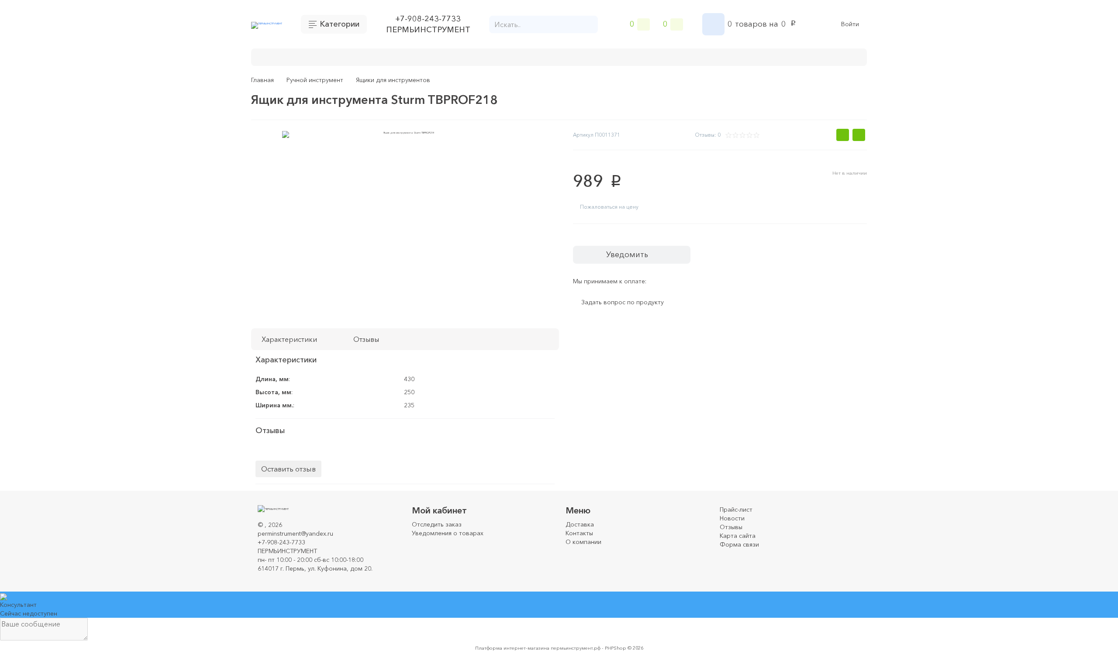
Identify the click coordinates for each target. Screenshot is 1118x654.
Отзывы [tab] (366, 339)
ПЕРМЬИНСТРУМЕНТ (428, 29)
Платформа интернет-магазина (512, 648)
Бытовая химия (293, 56)
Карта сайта (738, 536)
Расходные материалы (500, 56)
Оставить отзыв (288, 468)
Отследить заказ (437, 524)
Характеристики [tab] (289, 339)
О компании (583, 542)
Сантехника (675, 56)
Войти (850, 24)
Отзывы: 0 (708, 134)
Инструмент (351, 56)
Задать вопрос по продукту (622, 302)
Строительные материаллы (597, 56)
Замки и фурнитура (812, 56)
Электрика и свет (736, 56)
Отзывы (731, 527)
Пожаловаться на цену (609, 206)
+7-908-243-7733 (428, 19)
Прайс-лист (736, 509)
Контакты (579, 533)
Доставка (580, 524)
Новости (732, 518)
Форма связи (739, 544)
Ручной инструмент (417, 56)
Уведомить (627, 254)
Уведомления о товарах (447, 533)
